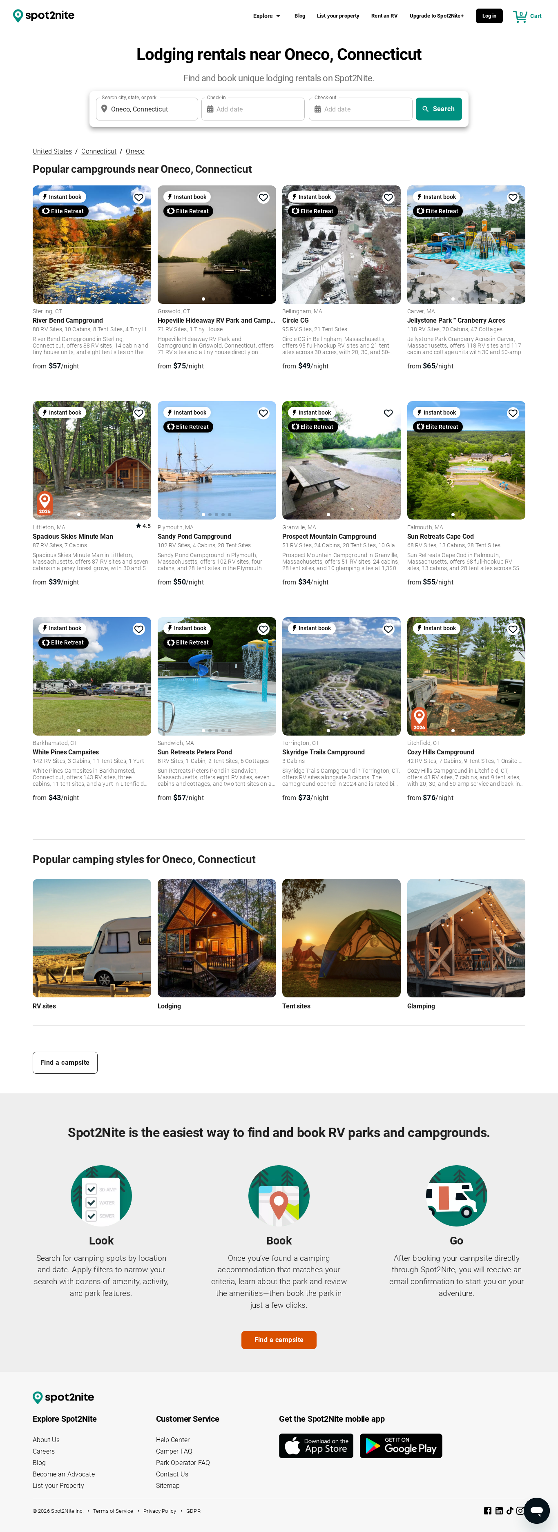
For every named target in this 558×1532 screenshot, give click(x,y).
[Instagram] (520, 1512)
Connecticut (98, 151)
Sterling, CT (47, 311)
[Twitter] (511, 1511)
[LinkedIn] (500, 1512)
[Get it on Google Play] (401, 1446)
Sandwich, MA (176, 743)
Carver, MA (421, 311)
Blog (300, 16)
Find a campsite (65, 1062)
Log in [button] (489, 16)
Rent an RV (384, 16)
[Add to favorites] (139, 197)
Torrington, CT (300, 743)
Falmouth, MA (425, 527)
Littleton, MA (49, 527)
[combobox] (145, 109)
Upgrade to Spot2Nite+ (437, 16)
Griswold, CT (174, 311)
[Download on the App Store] (319, 1446)
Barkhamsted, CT (55, 743)
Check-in (216, 97)
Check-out (326, 97)
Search (444, 109)
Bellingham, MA (302, 311)
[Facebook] (488, 1512)
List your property (338, 16)
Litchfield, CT (423, 743)
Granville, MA (299, 527)
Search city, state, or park (129, 97)
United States (52, 151)
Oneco (135, 151)
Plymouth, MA (176, 527)
